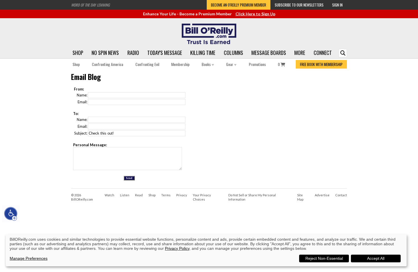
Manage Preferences (28, 258)
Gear (230, 64)
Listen (124, 195)
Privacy (181, 195)
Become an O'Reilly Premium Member (238, 5)
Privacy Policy (177, 248)
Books (207, 64)
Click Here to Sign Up (255, 13)
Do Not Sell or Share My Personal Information (252, 197)
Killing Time (202, 52)
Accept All (375, 258)
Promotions (257, 64)
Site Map (300, 197)
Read (139, 195)
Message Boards (268, 52)
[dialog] (206, 250)
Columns (233, 52)
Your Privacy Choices (202, 197)
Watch (109, 195)
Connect (323, 52)
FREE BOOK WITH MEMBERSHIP (321, 64)
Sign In (337, 5)
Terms (166, 195)
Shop (78, 52)
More (299, 52)
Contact (341, 195)
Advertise (322, 195)
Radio (133, 52)
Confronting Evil (147, 64)
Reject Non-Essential (324, 258)
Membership (180, 64)
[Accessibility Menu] (11, 213)
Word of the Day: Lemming (90, 5)
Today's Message (164, 52)
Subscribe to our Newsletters (299, 5)
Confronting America (107, 64)
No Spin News (105, 52)
